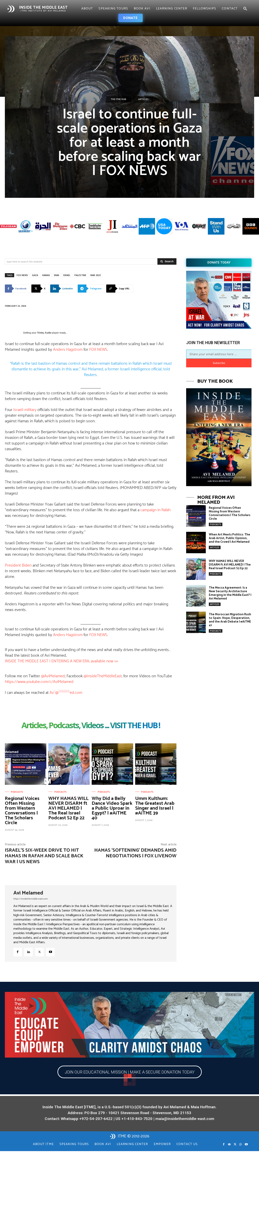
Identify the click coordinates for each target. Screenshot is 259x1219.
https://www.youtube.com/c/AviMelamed (39, 682)
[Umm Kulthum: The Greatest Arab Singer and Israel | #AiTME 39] (156, 764)
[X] (39, 952)
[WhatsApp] (240, 1144)
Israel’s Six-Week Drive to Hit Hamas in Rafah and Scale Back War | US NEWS (44, 856)
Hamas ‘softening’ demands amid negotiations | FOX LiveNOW (135, 853)
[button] (245, 9)
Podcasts (17, 792)
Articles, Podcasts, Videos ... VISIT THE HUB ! (90, 726)
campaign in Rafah (155, 510)
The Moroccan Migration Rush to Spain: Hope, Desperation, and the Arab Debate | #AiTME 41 (230, 620)
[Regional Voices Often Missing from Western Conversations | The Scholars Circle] (25, 764)
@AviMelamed (53, 676)
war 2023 (95, 275)
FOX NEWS (98, 349)
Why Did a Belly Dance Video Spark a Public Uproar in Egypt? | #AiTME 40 (112, 808)
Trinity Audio (44, 332)
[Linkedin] (28, 952)
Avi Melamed (28, 893)
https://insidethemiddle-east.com (30, 899)
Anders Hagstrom (68, 349)
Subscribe (219, 363)
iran (56, 275)
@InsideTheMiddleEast (103, 676)
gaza (35, 275)
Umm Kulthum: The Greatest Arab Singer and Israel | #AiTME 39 (154, 806)
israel (66, 275)
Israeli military (24, 410)
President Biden (18, 565)
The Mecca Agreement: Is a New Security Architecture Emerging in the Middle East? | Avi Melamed (230, 593)
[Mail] (229, 1144)
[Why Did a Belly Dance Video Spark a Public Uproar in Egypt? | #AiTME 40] (112, 764)
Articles (143, 99)
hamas (46, 275)
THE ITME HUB (118, 99)
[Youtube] (50, 952)
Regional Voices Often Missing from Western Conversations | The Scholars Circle (22, 811)
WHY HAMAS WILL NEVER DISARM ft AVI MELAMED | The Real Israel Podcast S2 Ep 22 (68, 808)
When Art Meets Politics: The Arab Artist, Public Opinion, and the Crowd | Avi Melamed (229, 538)
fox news (22, 275)
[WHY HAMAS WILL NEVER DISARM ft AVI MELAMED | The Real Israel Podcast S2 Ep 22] (69, 764)
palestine (80, 275)
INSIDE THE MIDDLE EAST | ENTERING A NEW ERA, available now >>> (61, 661)
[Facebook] (17, 952)
